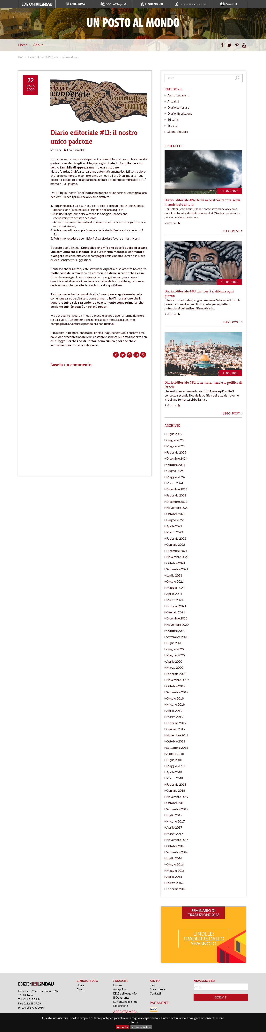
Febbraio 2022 (176, 538)
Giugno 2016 (175, 864)
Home (22, 45)
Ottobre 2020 (175, 630)
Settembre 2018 (177, 747)
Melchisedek (121, 1005)
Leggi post (231, 231)
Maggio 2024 (175, 477)
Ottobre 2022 (175, 514)
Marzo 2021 (174, 600)
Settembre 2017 (177, 809)
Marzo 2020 (174, 667)
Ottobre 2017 (175, 803)
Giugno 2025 (175, 440)
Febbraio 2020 (176, 674)
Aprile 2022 (174, 526)
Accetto (122, 1027)
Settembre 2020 (177, 637)
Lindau (117, 985)
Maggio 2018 (175, 766)
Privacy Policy (141, 1027)
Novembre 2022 (177, 507)
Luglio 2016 (174, 858)
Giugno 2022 (175, 520)
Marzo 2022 (174, 532)
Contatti (155, 993)
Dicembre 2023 (176, 489)
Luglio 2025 (174, 434)
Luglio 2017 (174, 815)
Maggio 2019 (175, 704)
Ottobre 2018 (175, 741)
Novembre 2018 (177, 735)
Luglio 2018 (174, 760)
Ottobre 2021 (175, 563)
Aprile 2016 (174, 876)
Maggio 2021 (175, 587)
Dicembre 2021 (176, 551)
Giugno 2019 (175, 698)
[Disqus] (98, 416)
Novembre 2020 (177, 624)
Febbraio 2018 (176, 784)
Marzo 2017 (174, 833)
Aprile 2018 (174, 772)
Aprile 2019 (174, 710)
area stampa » (125, 1012)
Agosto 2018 (175, 753)
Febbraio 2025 (176, 452)
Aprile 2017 (174, 827)
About (38, 45)
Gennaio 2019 (175, 729)
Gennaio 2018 (175, 790)
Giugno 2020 (175, 649)
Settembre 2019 (177, 692)
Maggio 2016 (175, 870)
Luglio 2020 (174, 643)
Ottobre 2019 (175, 686)
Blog (20, 57)
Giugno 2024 (175, 470)
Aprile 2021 (174, 593)
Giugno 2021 (175, 581)
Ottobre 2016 (175, 846)
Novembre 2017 (177, 797)
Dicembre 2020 (176, 618)
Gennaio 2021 (175, 612)
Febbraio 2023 (176, 495)
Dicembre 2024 (176, 458)
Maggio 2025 (175, 446)
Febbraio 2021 (176, 606)
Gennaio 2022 (175, 544)
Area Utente (158, 989)
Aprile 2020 (174, 661)
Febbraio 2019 (176, 723)
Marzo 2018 (174, 778)
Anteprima (120, 989)
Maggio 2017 (175, 821)
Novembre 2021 (177, 557)
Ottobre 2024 (175, 464)
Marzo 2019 (174, 716)
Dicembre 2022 (176, 501)
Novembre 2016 (177, 839)
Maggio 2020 (175, 655)
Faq (152, 985)
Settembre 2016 (177, 852)
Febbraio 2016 (176, 889)
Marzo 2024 (174, 483)
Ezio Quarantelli (76, 150)
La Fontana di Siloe (125, 1001)
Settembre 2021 (177, 569)
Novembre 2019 (177, 680)
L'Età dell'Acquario (125, 993)
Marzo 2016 (174, 883)
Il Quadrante (121, 997)
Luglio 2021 (174, 575)
